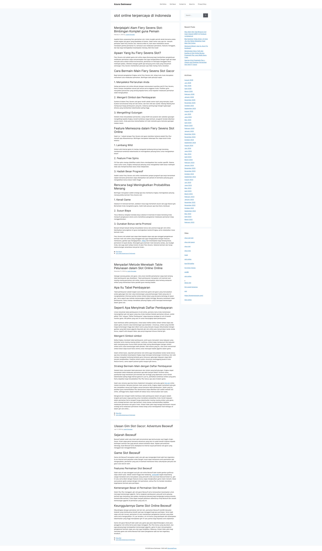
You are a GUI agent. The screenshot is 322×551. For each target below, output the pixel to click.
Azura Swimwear (122, 4)
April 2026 (187, 88)
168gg (144, 241)
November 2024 (189, 137)
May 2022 (187, 214)
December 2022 (189, 202)
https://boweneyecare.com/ (193, 295)
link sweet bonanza (191, 287)
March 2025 (188, 125)
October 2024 (189, 140)
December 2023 (189, 168)
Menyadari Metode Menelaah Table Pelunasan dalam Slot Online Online (138, 266)
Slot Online (163, 4)
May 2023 (187, 188)
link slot (167, 383)
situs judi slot (188, 238)
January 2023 (189, 199)
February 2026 (189, 94)
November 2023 (189, 171)
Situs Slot (118, 413)
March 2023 (188, 194)
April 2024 (187, 157)
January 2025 (189, 131)
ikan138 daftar (189, 263)
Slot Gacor (173, 4)
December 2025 (189, 100)
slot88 (186, 272)
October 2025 (189, 105)
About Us (192, 4)
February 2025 (189, 128)
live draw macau (190, 268)
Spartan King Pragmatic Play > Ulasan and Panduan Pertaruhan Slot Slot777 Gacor (195, 62)
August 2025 (188, 111)
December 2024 (189, 134)
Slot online (188, 300)
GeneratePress (172, 548)
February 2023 (189, 197)
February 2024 (189, 162)
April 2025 (187, 123)
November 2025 (189, 103)
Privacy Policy (202, 4)
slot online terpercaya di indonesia (125, 253)
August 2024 (188, 145)
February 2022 (189, 222)
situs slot (187, 246)
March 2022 (188, 219)
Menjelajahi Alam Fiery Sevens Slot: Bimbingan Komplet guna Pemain (138, 29)
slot (185, 291)
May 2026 (187, 86)
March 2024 (188, 160)
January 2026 (189, 97)
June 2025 (188, 117)
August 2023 (188, 180)
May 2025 (187, 120)
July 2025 (187, 114)
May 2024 (187, 154)
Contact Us (182, 4)
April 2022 (187, 217)
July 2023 (187, 182)
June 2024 (188, 151)
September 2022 (190, 211)
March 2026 (188, 91)
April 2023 (187, 191)
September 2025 (190, 108)
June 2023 (188, 185)
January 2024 (189, 165)
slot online (187, 259)
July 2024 (187, 148)
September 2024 (190, 143)
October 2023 (189, 174)
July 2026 (187, 83)
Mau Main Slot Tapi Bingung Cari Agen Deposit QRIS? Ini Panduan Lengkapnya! (195, 34)
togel (186, 255)
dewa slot (187, 283)
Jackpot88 (155, 474)
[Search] (205, 15)
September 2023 (190, 177)
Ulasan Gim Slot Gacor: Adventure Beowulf (143, 426)
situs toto (187, 251)
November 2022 (189, 205)
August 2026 (188, 80)
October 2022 (189, 208)
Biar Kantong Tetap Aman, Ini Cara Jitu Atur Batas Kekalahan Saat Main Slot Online (196, 41)
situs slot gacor (189, 242)
